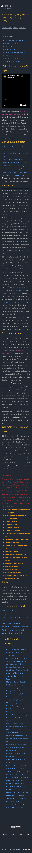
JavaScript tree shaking (13, 733)
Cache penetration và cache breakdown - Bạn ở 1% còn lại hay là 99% (16, 727)
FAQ (12, 834)
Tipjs (27, 834)
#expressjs (22, 27)
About (5, 834)
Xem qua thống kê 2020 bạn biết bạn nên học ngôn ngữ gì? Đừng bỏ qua (17, 694)
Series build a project (11, 43)
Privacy (20, 834)
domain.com (20, 290)
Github (7, 602)
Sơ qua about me (10, 49)
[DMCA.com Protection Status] (16, 827)
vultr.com (20, 302)
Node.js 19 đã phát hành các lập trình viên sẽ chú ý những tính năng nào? (16, 718)
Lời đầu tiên (8, 46)
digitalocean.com (7, 302)
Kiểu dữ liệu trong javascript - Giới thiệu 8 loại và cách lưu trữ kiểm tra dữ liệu (17, 709)
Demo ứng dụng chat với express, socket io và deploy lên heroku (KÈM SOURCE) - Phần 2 (17, 661)
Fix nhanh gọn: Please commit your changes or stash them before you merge (16, 748)
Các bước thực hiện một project (15, 52)
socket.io (8, 482)
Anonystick (26, 849)
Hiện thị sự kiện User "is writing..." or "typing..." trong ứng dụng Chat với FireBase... (17, 652)
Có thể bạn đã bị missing (13, 61)
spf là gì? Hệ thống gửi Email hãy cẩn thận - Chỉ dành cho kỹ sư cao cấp (17, 739)
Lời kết (7, 55)
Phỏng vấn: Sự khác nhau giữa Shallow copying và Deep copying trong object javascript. (16, 685)
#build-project (7, 27)
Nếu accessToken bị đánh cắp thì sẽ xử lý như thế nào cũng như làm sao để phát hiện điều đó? (17, 780)
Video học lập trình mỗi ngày (14, 40)
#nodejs (15, 27)
